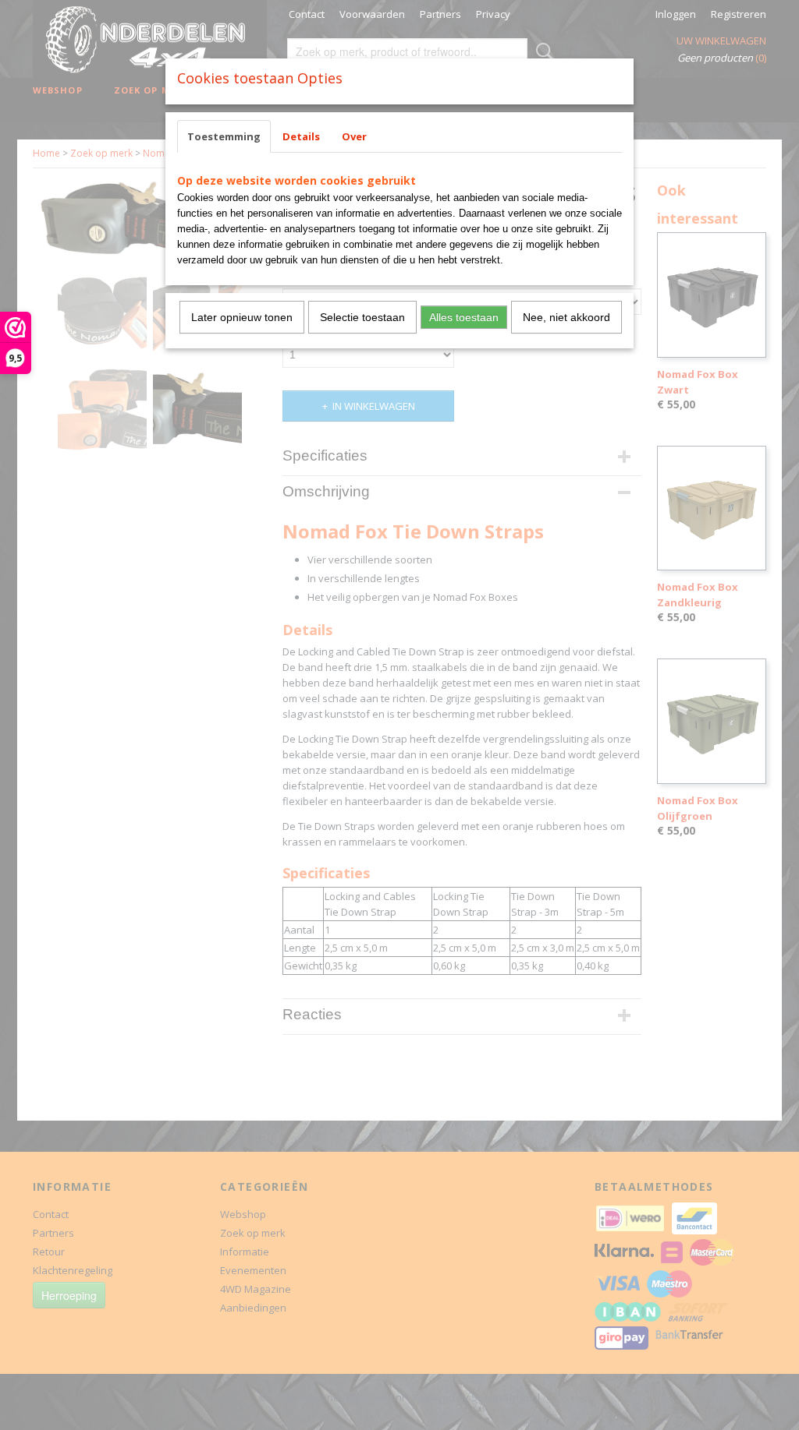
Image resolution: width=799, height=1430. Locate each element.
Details (301, 136)
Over (354, 136)
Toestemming (224, 136)
